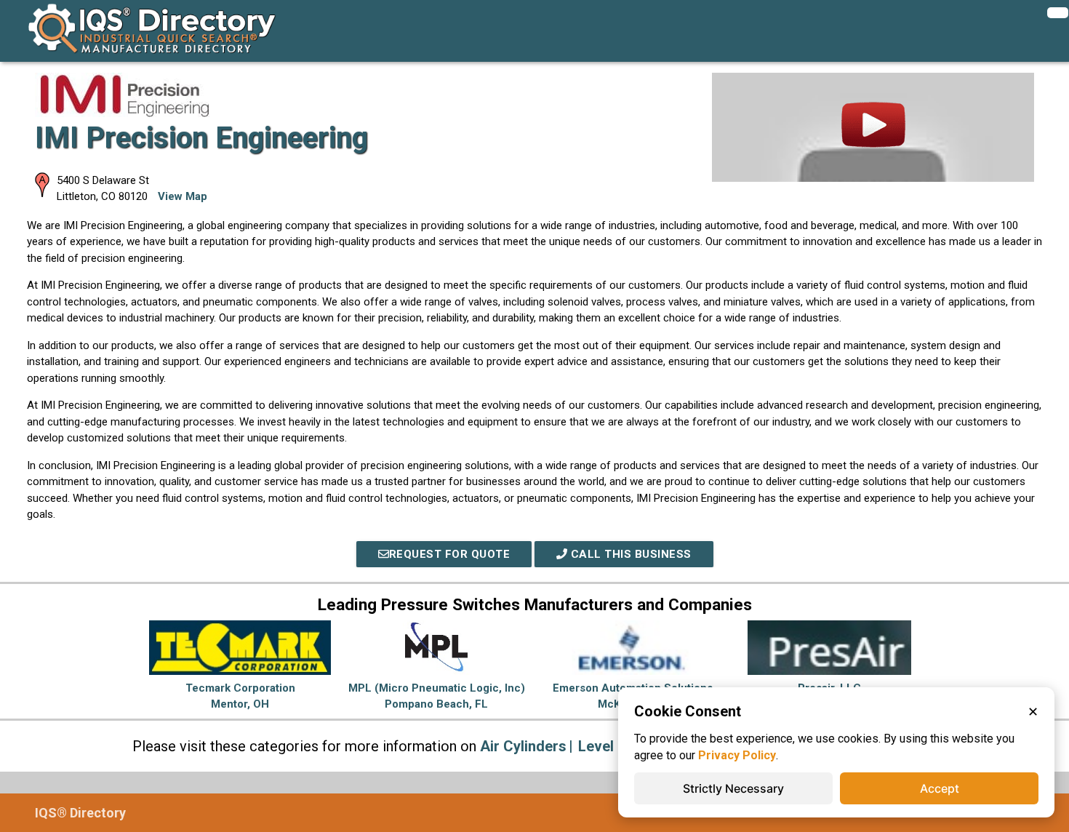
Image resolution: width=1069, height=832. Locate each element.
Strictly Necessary (733, 788)
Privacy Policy (737, 755)
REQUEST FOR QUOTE (450, 554)
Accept (939, 788)
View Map (182, 196)
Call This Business (629, 554)
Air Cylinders (523, 746)
